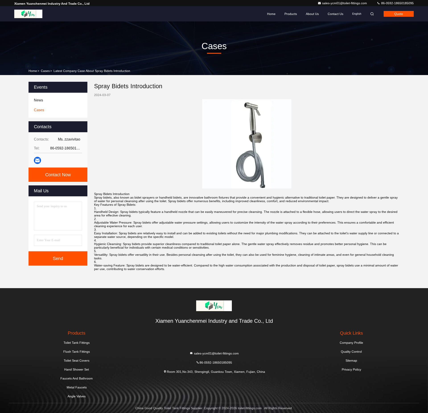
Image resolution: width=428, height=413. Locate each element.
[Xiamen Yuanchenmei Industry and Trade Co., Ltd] (28, 13)
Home (271, 14)
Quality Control (351, 351)
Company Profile (351, 342)
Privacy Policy (351, 369)
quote (398, 14)
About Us (312, 14)
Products (290, 14)
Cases (45, 71)
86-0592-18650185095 (397, 3)
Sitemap (351, 360)
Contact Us (335, 14)
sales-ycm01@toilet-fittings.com (345, 3)
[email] (37, 160)
